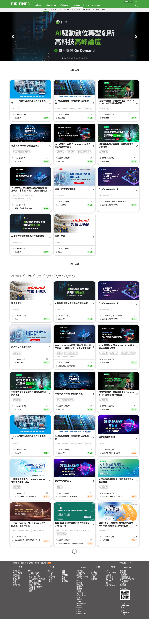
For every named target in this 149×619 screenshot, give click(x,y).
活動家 (78, 5)
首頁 (45, 10)
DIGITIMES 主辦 (55, 10)
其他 (103, 10)
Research (52, 5)
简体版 (130, 1)
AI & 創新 (96, 10)
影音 (86, 5)
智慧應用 (66, 10)
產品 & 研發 (86, 10)
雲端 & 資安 (76, 10)
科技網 (39, 5)
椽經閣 (66, 5)
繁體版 (126, 1)
